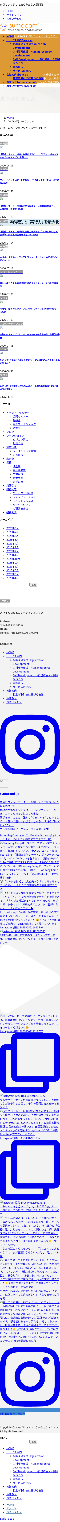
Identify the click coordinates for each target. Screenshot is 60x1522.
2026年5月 (12, 539)
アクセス (11, 1508)
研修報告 (18, 455)
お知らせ (11, 698)
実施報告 (18, 67)
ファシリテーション (24, 497)
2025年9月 (12, 562)
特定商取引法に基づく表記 (28, 78)
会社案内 (11, 690)
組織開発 (11, 512)
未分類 (10, 458)
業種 (9, 462)
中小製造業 (19, 470)
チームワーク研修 (23, 493)
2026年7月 (12, 532)
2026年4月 (12, 543)
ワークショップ (15, 435)
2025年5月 (12, 574)
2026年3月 (12, 547)
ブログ (10, 432)
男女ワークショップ (24, 424)
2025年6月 (12, 570)
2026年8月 (12, 528)
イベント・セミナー (17, 412)
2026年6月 (12, 536)
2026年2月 (12, 551)
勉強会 (16, 420)
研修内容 (11, 489)
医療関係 (18, 478)
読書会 (16, 428)
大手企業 (18, 481)
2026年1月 (12, 555)
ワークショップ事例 (24, 451)
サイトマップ (14, 15)
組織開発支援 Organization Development (29, 46)
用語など (11, 485)
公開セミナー (20, 416)
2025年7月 (12, 566)
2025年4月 (12, 578)
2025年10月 (13, 559)
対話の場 (18, 443)
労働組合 (18, 474)
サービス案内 (14, 656)
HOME (10, 11)
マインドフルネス (23, 501)
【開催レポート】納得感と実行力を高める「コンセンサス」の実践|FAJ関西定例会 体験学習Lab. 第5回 (29, 233)
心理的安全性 (20, 508)
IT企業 (16, 466)
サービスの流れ (22, 71)
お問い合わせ (14, 18)
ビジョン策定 (20, 439)
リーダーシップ (22, 504)
